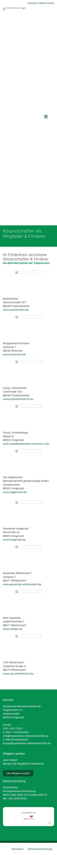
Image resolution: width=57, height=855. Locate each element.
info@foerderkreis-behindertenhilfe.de (25, 735)
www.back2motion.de (16, 309)
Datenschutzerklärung (40, 848)
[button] (18, 773)
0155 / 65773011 (13, 728)
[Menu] (46, 116)
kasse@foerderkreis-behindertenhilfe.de (27, 743)
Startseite (32, 3)
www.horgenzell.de (14, 539)
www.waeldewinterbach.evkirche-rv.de (26, 443)
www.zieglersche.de (15, 492)
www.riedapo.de (12, 628)
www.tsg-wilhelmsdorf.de (18, 673)
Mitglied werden (46, 3)
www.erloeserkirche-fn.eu (18, 399)
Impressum (18, 848)
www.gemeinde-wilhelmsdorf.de (22, 584)
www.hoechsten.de (14, 354)
